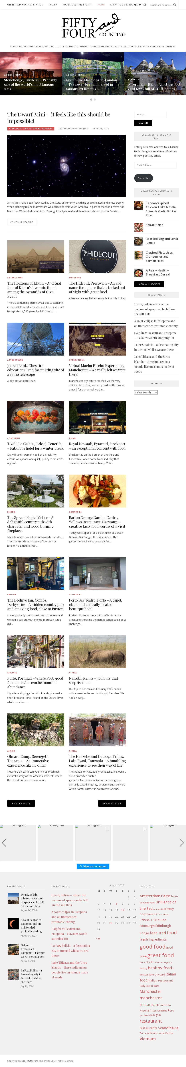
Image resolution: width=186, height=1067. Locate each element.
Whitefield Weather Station (25, 4)
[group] (18, 843)
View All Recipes (149, 284)
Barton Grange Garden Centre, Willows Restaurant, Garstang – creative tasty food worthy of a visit (97, 522)
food (172, 932)
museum (165, 1005)
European (75, 278)
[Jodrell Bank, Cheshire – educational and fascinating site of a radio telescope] (35, 339)
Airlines (12, 673)
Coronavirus (148, 914)
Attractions (18, 75)
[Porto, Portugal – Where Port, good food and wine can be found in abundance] (35, 651)
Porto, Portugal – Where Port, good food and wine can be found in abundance (35, 682)
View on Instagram (94, 866)
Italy (142, 986)
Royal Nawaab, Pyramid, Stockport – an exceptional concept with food (97, 446)
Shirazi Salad (154, 225)
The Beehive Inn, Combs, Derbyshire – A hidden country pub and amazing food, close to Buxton (35, 604)
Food (136, 75)
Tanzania (144, 1033)
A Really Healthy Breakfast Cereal (158, 272)
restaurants (148, 1028)
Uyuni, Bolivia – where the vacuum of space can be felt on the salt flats (154, 309)
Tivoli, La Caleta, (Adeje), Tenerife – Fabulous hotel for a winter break (35, 446)
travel (161, 1033)
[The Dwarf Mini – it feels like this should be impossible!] (66, 165)
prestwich (145, 1015)
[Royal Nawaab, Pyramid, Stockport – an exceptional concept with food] (97, 417)
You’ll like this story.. (77, 4)
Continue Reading (22, 222)
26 (110, 923)
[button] (93, 858)
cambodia (158, 909)
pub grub (155, 1015)
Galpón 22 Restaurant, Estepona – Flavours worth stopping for (33, 950)
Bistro (11, 512)
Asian (72, 438)
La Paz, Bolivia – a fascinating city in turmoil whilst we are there (31, 976)
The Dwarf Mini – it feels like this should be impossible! (58, 117)
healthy (143, 968)
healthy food (160, 967)
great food (160, 955)
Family (53, 4)
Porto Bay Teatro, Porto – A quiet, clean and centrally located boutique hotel (95, 604)
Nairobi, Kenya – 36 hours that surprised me (93, 680)
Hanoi (142, 962)
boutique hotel (147, 902)
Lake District (152, 985)
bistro (174, 896)
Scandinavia (168, 1027)
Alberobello (80, 79)
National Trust (148, 1010)
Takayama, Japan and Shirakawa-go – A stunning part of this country (159, 84)
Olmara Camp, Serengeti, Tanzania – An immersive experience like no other (28, 760)
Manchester (150, 991)
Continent (13, 438)
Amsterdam (150, 895)
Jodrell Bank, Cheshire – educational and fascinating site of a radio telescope (35, 370)
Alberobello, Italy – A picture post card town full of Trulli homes (97, 86)
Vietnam (148, 1039)
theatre (154, 1033)
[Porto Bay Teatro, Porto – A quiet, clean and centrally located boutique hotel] (97, 573)
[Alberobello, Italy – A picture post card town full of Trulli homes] (98, 73)
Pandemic (162, 1010)
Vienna (169, 1033)
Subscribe (143, 178)
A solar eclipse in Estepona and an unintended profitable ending (31, 925)
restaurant (151, 1021)
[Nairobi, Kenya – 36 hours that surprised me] (97, 651)
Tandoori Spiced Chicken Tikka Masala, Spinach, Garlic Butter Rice (161, 209)
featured (158, 932)
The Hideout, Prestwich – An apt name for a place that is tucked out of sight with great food (97, 287)
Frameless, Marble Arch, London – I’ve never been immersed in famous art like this (34, 84)
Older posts (22, 803)
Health (149, 962)
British (11, 595)
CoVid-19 (147, 919)
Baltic (166, 895)
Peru (171, 1010)
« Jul (98, 938)
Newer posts (111, 803)
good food (152, 946)
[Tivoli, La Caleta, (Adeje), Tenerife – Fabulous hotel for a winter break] (35, 417)
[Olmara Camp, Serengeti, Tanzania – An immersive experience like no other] (35, 729)
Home (101, 4)
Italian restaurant (160, 980)
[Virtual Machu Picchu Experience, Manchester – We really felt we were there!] (97, 339)
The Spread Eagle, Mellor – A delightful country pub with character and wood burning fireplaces (30, 524)
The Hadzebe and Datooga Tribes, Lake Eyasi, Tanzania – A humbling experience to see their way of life (97, 760)
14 (122, 910)
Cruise (160, 919)
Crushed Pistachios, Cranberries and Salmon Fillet (159, 257)
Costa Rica (163, 914)
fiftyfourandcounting (73, 128)
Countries (75, 512)
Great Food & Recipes (124, 4)
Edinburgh (147, 926)
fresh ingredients (153, 939)
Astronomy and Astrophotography (30, 128)
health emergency (163, 962)
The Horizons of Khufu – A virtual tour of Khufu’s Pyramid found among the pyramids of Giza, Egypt (34, 290)
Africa (73, 673)
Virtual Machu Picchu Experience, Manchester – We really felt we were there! (97, 370)
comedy (169, 909)
